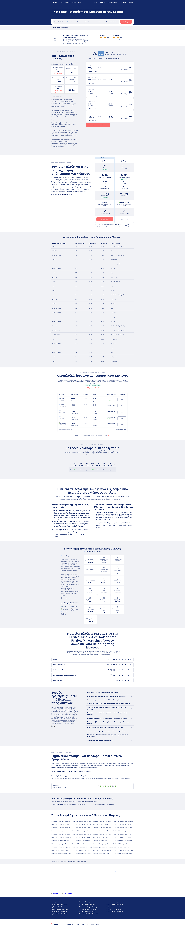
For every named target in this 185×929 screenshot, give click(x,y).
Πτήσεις (74, 2)
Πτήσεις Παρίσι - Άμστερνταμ (115, 911)
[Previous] (70, 464)
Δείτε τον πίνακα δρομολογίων (58, 91)
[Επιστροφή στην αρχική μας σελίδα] (56, 2)
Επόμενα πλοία (120, 429)
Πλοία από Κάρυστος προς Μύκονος (123, 850)
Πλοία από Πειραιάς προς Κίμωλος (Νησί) (63, 837)
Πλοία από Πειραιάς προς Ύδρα (60, 824)
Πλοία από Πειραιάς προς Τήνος (81, 831)
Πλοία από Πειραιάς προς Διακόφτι (123, 821)
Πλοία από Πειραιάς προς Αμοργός (122, 824)
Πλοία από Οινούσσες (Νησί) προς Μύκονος (63, 853)
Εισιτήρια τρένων (57, 902)
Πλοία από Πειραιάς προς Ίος (100, 831)
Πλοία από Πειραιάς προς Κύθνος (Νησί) (62, 831)
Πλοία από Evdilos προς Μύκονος (81, 853)
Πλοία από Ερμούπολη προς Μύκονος (103, 847)
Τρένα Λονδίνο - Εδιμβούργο (60, 914)
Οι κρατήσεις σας (112, 2)
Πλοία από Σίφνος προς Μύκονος (101, 844)
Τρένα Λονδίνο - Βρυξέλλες (59, 904)
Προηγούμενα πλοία (66, 429)
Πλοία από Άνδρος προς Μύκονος (122, 840)
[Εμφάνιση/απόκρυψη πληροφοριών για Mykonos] (131, 786)
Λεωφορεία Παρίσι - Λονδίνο (87, 909)
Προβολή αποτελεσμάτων (91, 388)
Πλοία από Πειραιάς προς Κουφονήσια (124, 827)
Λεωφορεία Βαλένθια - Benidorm (88, 914)
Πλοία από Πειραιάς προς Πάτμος (122, 831)
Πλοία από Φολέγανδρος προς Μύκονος (62, 847)
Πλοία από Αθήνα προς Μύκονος (101, 837)
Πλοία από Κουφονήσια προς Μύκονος (62, 840)
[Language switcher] (103, 2)
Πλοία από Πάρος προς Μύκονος (60, 844)
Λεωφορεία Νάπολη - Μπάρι (87, 911)
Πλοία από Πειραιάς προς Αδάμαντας (82, 834)
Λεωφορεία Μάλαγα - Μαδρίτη (88, 907)
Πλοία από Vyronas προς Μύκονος (102, 850)
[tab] (95, 58)
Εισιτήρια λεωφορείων (86, 902)
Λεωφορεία (68, 2)
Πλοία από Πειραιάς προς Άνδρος (101, 834)
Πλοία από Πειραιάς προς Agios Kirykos (124, 834)
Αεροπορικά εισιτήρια (113, 902)
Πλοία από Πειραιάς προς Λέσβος (81, 837)
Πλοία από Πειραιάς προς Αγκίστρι (81, 824)
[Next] (130, 53)
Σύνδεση (131, 2)
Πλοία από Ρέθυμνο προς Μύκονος (82, 847)
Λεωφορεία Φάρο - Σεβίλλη (87, 904)
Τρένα (62, 2)
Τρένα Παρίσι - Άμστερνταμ (59, 911)
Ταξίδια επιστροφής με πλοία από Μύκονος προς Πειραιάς (68, 804)
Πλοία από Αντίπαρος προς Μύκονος (123, 853)
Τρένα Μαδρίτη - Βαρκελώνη (60, 909)
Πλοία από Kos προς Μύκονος (100, 853)
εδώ (109, 435)
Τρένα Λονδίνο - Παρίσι (58, 907)
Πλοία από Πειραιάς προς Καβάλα (101, 821)
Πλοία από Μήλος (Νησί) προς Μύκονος (124, 837)
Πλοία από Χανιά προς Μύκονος (122, 847)
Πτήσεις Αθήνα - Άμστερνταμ (115, 904)
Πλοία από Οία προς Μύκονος (59, 850)
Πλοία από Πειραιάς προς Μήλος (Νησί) (62, 827)
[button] (89, 22)
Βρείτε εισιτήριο (58, 73)
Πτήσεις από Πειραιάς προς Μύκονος (103, 804)
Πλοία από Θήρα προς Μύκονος (122, 844)
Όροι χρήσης (81, 924)
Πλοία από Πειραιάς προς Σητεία (101, 827)
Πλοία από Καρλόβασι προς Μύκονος (82, 850)
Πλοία (79, 2)
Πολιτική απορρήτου (93, 924)
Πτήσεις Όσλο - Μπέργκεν (114, 909)
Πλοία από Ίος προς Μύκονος (100, 840)
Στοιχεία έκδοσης (70, 924)
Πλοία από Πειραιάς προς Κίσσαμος (82, 821)
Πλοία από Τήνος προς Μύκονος (81, 840)
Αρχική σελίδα (55, 861)
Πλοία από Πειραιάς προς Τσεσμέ (101, 824)
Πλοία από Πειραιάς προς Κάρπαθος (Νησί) (63, 834)
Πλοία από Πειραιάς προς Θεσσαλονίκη (62, 821)
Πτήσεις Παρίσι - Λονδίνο (114, 907)
